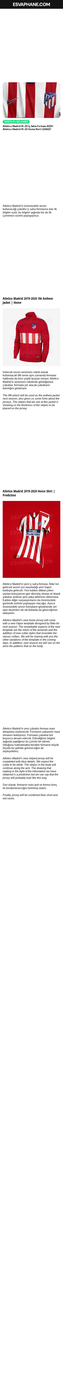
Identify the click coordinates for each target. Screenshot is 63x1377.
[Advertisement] (31, 43)
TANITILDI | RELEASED (16, 121)
